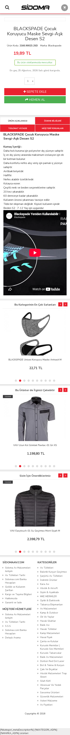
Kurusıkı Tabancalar (51, 653)
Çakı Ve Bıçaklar (49, 669)
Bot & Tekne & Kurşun (52, 665)
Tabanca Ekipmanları (51, 604)
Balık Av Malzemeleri (51, 657)
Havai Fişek (46, 637)
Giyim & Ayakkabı (49, 592)
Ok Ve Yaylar (47, 616)
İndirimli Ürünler (48, 580)
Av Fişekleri (46, 704)
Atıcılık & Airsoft (49, 588)
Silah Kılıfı (45, 681)
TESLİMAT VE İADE (17, 128)
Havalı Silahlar (48, 621)
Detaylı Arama (13, 637)
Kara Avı (44, 584)
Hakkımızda (11, 598)
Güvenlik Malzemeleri (51, 696)
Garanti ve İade (13, 602)
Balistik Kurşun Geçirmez (53, 571)
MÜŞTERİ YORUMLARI (52, 128)
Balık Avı (44, 625)
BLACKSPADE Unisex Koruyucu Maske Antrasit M (35, 359)
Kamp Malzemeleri (50, 633)
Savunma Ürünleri (49, 692)
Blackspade (54, 45)
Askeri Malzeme (48, 700)
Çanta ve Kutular (49, 641)
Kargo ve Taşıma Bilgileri (18, 594)
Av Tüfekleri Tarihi (15, 575)
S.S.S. (8, 626)
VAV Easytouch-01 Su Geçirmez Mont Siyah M (35, 530)
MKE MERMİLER (48, 596)
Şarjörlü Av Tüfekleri (51, 576)
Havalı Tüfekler (48, 629)
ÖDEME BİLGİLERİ (52, 120)
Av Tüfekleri (46, 567)
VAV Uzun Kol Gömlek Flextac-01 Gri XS (35, 445)
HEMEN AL (36, 100)
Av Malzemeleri (48, 608)
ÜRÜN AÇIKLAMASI (17, 120)
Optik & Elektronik (50, 600)
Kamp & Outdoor (49, 612)
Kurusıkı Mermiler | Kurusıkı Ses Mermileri (52, 647)
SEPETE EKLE (36, 92)
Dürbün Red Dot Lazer (52, 661)
